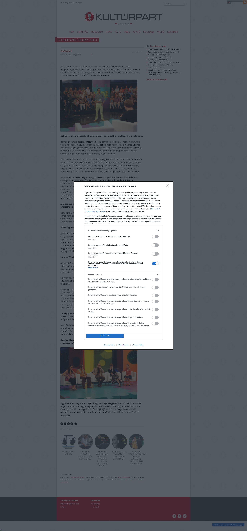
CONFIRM (105, 336)
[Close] (168, 186)
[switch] (155, 236)
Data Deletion (108, 345)
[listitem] (123, 230)
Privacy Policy (138, 345)
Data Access (123, 345)
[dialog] (123, 266)
